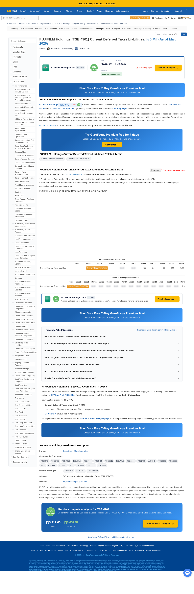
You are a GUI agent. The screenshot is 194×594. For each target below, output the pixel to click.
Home (22, 11)
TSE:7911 (109, 461)
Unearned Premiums (23, 447)
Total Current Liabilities (23, 405)
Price (15, 67)
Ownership (137, 29)
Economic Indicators (77, 551)
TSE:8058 (173, 461)
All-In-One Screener (146, 546)
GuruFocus (11, 24)
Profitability (17, 57)
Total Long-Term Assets (24, 423)
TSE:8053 (102, 465)
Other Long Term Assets (24, 339)
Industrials (32, 24)
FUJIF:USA (80, 471)
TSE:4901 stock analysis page (94, 418)
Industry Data (92, 551)
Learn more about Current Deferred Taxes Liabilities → (158, 330)
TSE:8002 (80, 465)
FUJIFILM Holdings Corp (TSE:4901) (69, 24)
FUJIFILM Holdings (48, 104)
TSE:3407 (55, 461)
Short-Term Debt (21, 385)
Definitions (91, 24)
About (47, 546)
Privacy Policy (72, 546)
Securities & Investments (24, 372)
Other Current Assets (23, 312)
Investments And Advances (25, 236)
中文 (136, 546)
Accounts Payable (22, 86)
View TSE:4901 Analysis (158, 523)
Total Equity (19, 412)
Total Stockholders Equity (24, 433)
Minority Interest (21, 271)
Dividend (53, 29)
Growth (15, 62)
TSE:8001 (62, 465)
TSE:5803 (91, 465)
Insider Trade (63, 551)
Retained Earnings (22, 369)
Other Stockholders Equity (25, 349)
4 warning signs (120, 108)
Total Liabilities (20, 419)
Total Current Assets (22, 402)
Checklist (157, 29)
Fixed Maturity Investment (24, 185)
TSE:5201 (130, 461)
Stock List (34, 551)
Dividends (17, 72)
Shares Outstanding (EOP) (25, 376)
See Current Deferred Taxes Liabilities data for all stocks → (111, 537)
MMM (43, 465)
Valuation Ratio (19, 52)
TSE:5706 (87, 461)
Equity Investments (22, 182)
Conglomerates (45, 24)
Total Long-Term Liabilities (25, 426)
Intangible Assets (21, 205)
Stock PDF (126, 29)
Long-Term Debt (21, 252)
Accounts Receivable (23, 104)
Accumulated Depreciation (25, 107)
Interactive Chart (86, 29)
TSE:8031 (52, 465)
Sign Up (154, 11)
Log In (145, 11)
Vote (165, 29)
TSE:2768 (141, 461)
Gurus (47, 11)
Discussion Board (120, 551)
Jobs (53, 546)
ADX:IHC (151, 461)
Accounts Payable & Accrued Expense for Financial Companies (23, 97)
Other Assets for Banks (23, 303)
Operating (147, 29)
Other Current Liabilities (24, 316)
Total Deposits (20, 409)
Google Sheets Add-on (154, 551)
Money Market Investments (25, 275)
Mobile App (84, 546)
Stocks (22, 24)
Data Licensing (123, 11)
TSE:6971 (44, 461)
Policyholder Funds (22, 356)
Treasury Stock (20, 440)
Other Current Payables (24, 319)
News (80, 11)
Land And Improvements (24, 239)
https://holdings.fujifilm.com (75, 481)
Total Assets (19, 398)
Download (155, 170)
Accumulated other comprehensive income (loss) (24, 113)
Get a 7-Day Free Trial (97, 268)
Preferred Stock (21, 359)
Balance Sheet (18, 82)
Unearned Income (22, 444)
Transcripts (99, 29)
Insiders (58, 11)
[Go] (184, 34)
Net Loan (18, 278)
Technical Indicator (20, 462)
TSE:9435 (98, 461)
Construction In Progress (24, 156)
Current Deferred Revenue (25, 163)
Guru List (43, 551)
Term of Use (60, 546)
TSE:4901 (70, 105)
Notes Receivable (21, 299)
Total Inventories (21, 416)
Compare (116, 29)
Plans (131, 551)
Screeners (34, 11)
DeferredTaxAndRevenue (24, 178)
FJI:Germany (93, 471)
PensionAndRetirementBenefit (26, 352)
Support (178, 11)
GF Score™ (50, 414)
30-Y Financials (26, 29)
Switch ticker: (162, 34)
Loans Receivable (22, 243)
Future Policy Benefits (23, 188)
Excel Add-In (139, 551)
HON (71, 465)
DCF (46, 29)
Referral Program (97, 546)
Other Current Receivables (25, 323)
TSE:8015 (77, 461)
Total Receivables (21, 430)
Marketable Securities (23, 267)
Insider (74, 29)
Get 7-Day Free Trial (140, 18)
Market (69, 11)
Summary (14, 29)
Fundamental (18, 47)
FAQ (121, 546)
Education (166, 11)
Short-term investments (23, 395)
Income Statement (20, 77)
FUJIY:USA (68, 471)
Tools (89, 11)
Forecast (38, 29)
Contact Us (129, 546)
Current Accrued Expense (24, 159)
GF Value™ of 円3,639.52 (64, 108)
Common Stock (20, 152)
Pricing (99, 11)
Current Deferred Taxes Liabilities (113, 24)
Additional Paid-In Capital (24, 119)
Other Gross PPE (21, 326)
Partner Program (111, 546)
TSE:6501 (162, 461)
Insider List (52, 551)
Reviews (109, 11)
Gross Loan (19, 196)
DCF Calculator (105, 551)
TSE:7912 (120, 461)
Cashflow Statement (20, 457)
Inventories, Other (21, 220)
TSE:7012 (66, 461)
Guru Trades (64, 29)
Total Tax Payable (21, 437)
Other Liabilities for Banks (24, 330)
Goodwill (18, 192)
